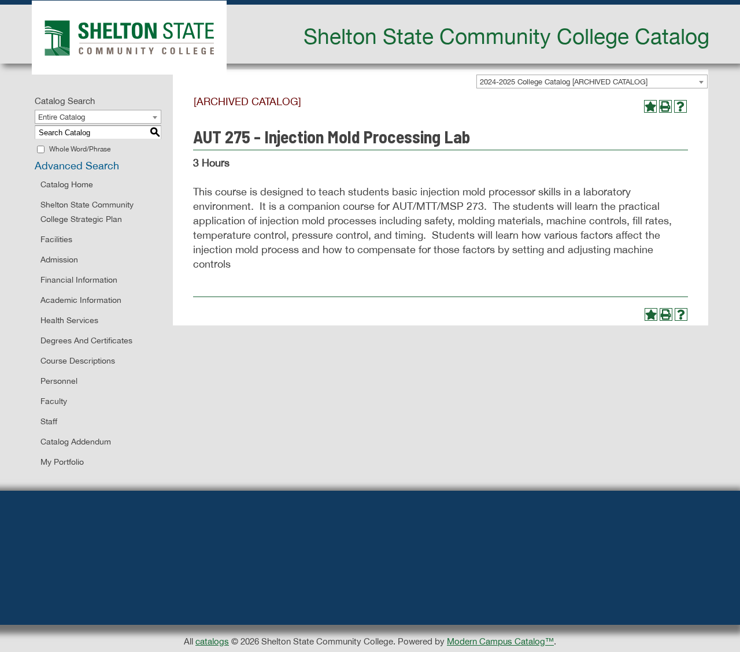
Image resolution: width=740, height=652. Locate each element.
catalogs (212, 641)
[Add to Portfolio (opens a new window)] (650, 106)
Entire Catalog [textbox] (61, 117)
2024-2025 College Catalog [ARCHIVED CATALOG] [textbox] (564, 81)
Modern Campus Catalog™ (500, 641)
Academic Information (80, 300)
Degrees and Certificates (86, 340)
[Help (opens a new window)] (680, 106)
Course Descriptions (77, 360)
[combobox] (592, 81)
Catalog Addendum (75, 441)
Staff (48, 421)
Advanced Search (77, 166)
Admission (59, 259)
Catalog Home (66, 184)
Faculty (53, 401)
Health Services (69, 320)
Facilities (56, 239)
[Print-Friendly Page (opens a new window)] (665, 106)
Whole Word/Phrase (79, 149)
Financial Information (78, 279)
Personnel (58, 381)
